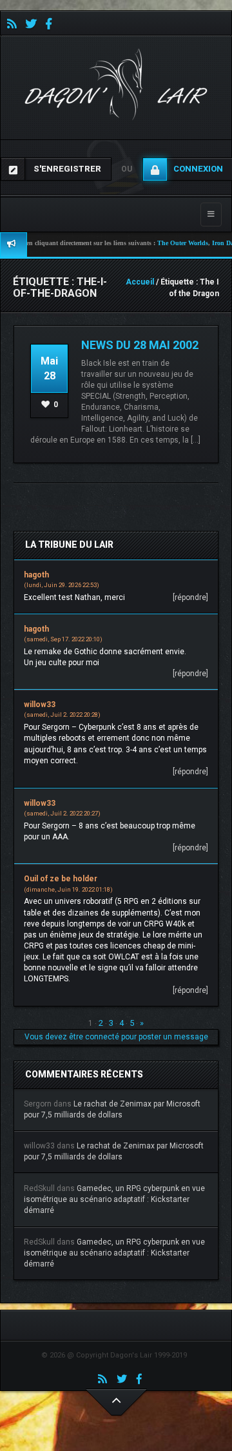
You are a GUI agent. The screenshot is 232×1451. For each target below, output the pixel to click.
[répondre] (190, 597)
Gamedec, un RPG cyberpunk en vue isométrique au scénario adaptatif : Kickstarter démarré (114, 1199)
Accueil (140, 281)
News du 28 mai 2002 (139, 345)
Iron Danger (211, 242)
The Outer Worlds (165, 242)
